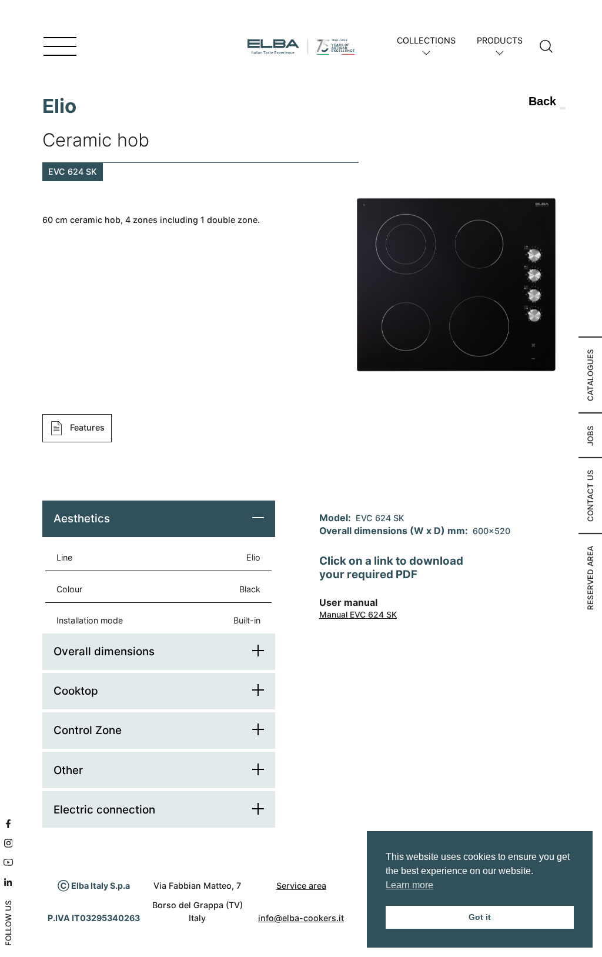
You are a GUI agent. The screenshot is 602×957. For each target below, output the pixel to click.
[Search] (546, 47)
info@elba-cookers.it (301, 918)
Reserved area (590, 577)
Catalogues (590, 375)
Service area (301, 886)
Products (500, 40)
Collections (426, 40)
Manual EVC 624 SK (358, 614)
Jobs (590, 435)
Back (542, 101)
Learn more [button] (409, 885)
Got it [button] (480, 917)
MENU (25, 46)
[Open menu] (60, 47)
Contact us (590, 495)
